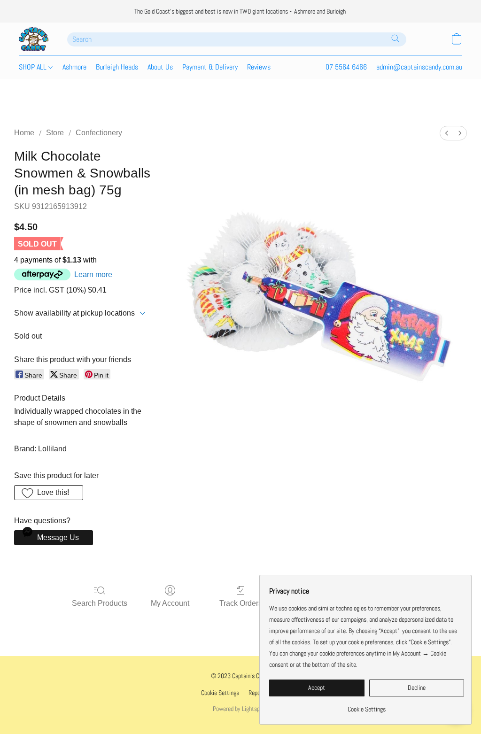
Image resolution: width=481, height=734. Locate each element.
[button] (33, 39)
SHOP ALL (33, 67)
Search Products (99, 603)
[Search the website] (395, 38)
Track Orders (240, 603)
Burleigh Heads (117, 67)
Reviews (259, 67)
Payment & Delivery (210, 67)
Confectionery (99, 133)
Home (24, 133)
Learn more (93, 274)
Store (55, 133)
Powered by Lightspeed (240, 708)
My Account (170, 603)
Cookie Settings (220, 692)
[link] (366, 705)
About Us (160, 67)
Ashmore (74, 67)
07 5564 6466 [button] (346, 67)
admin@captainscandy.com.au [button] (419, 67)
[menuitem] (446, 133)
